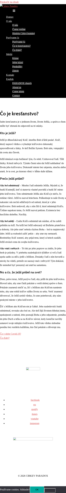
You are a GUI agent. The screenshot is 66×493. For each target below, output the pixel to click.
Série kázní (17, 62)
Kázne (15, 58)
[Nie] (50, 490)
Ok (37, 489)
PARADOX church (22, 83)
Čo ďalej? (17, 50)
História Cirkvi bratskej (23, 33)
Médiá (9, 54)
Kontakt (10, 75)
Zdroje (15, 70)
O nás (9, 21)
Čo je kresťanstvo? (21, 46)
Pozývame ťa (12, 37)
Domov (10, 17)
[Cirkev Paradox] (9, 6)
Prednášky (17, 66)
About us (16, 87)
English (10, 79)
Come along (18, 91)
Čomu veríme (18, 29)
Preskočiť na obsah (9, 2)
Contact (16, 95)
